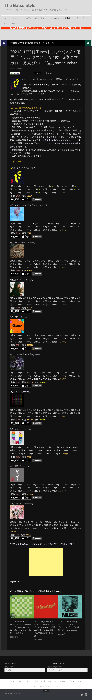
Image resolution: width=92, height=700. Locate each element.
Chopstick (26, 429)
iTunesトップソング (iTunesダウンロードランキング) (32, 43)
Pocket (49, 73)
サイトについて (17, 18)
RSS (6, 24)
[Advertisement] (46, 34)
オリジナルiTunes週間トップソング (54, 140)
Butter (23, 317)
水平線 (31, 242)
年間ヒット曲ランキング (36, 18)
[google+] (86, 694)
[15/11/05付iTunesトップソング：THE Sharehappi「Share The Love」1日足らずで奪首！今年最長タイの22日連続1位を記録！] (46, 606)
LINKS (13, 24)
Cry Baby (35, 354)
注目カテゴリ (80, 18)
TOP (6, 18)
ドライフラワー (28, 280)
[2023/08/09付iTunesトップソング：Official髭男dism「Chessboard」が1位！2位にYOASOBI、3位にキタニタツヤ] (22, 606)
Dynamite (25, 392)
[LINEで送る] (15, 73)
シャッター (26, 466)
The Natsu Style (19, 5)
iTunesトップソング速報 (60, 18)
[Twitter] (81, 694)
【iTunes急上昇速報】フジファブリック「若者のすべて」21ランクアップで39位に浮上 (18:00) (46, 28)
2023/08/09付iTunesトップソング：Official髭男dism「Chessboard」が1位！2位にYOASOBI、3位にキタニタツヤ (20, 627)
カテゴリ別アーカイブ (55, 667)
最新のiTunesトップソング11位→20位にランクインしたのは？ (46, 544)
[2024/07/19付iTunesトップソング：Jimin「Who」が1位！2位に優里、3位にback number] (70, 606)
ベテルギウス (29, 168)
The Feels (28, 503)
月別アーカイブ (10, 667)
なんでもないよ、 (41, 205)
